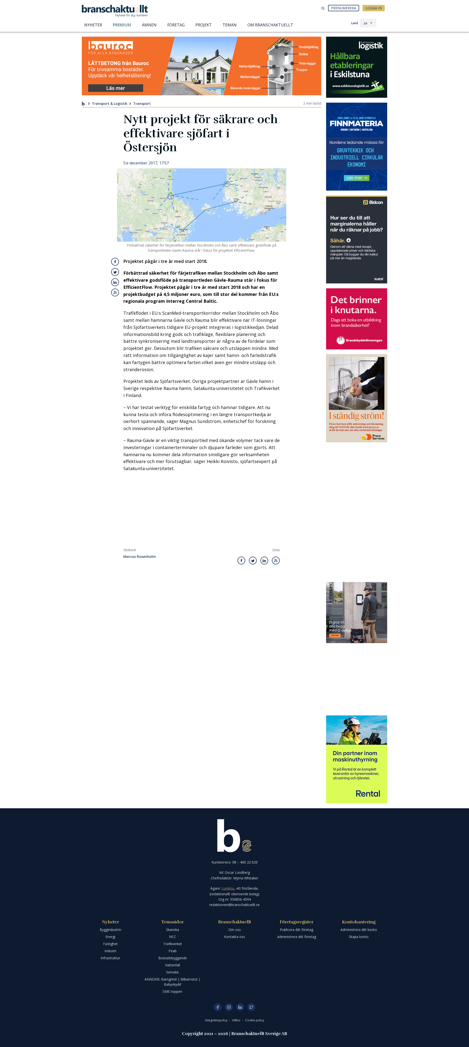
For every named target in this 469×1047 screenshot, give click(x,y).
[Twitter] (251, 1007)
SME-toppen (172, 991)
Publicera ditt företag (296, 929)
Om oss (234, 929)
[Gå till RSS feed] (115, 292)
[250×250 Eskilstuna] (356, 67)
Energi (110, 936)
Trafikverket (172, 943)
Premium (122, 25)
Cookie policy (254, 1020)
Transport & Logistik (109, 103)
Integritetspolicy (216, 1020)
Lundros (228, 888)
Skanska (172, 929)
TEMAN (230, 25)
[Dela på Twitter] (115, 272)
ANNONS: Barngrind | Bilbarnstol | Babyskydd (172, 982)
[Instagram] (229, 1007)
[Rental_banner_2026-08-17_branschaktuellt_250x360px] (356, 759)
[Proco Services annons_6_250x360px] (356, 398)
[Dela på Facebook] (115, 261)
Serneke (172, 972)
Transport (142, 103)
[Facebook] (218, 1007)
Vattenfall (172, 965)
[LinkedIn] (240, 1007)
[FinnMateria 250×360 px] (356, 147)
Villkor (236, 1020)
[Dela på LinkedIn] (115, 282)
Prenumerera (343, 8)
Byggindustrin (110, 929)
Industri (110, 951)
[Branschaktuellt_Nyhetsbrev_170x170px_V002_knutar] (356, 318)
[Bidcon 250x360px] (356, 239)
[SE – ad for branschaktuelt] (356, 612)
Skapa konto (359, 936)
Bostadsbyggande (172, 958)
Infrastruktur (110, 958)
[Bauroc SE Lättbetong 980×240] (201, 66)
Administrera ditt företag (296, 936)
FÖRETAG (176, 25)
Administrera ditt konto (359, 929)
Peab (173, 951)
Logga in (373, 8)
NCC (172, 936)
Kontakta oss (234, 936)
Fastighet (110, 943)
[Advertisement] (201, 511)
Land (354, 23)
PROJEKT (203, 25)
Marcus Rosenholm (139, 557)
